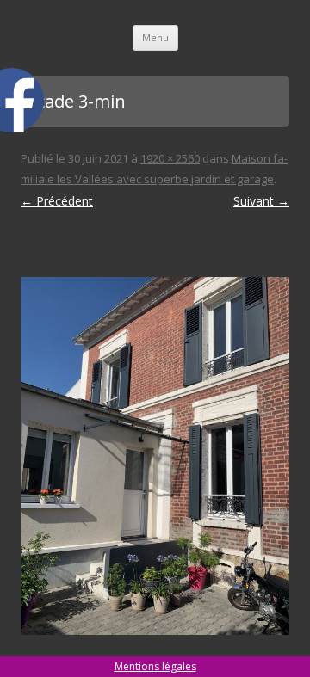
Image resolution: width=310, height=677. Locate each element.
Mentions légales (155, 666)
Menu (155, 37)
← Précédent (57, 201)
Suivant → (261, 201)
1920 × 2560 (170, 158)
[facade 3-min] (155, 456)
